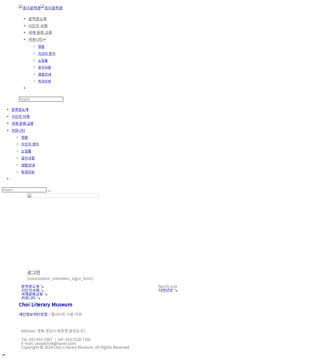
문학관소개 (20, 109)
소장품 (26, 150)
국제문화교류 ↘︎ (34, 294)
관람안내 (28, 164)
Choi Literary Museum (45, 304)
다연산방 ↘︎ (168, 290)
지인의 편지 (30, 143)
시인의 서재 (20, 116)
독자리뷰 (28, 171)
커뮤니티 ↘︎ (30, 298)
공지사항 (28, 157)
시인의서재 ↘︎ (32, 290)
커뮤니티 (18, 130)
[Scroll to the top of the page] (3, 355)
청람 (24, 137)
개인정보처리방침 (33, 314)
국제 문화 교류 (23, 123)
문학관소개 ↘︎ (32, 286)
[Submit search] (49, 190)
